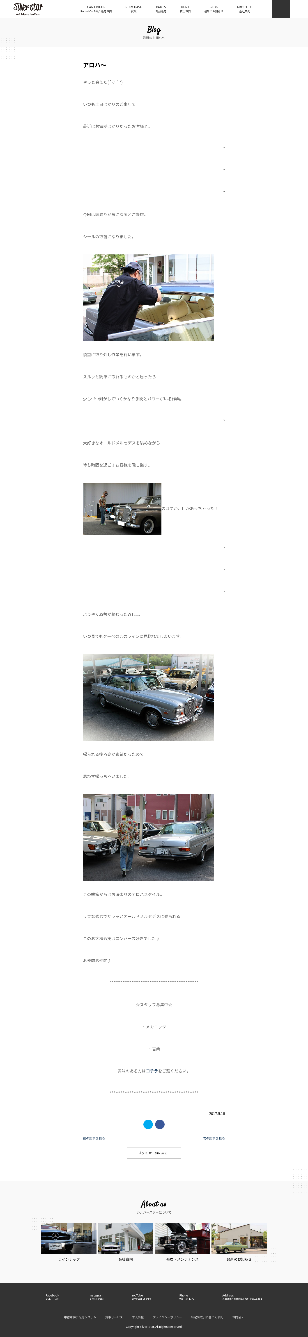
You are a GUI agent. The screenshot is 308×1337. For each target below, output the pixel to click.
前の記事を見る (94, 1138)
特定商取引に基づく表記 (207, 1317)
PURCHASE (133, 9)
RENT (185, 9)
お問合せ (238, 1317)
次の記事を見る (214, 1138)
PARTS (161, 9)
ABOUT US (245, 9)
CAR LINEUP (96, 9)
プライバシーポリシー (167, 1317)
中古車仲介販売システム (80, 1317)
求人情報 (138, 1317)
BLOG (213, 9)
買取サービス (114, 1317)
